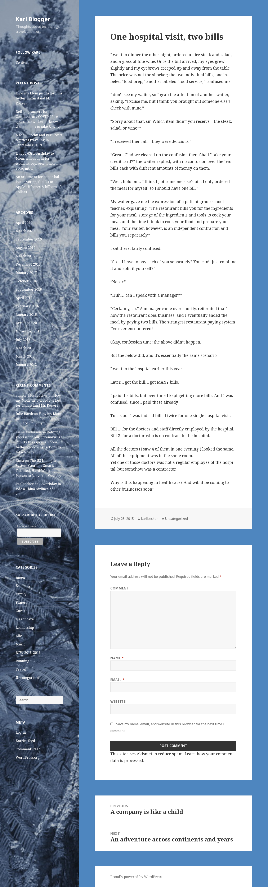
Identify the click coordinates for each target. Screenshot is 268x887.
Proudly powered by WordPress (136, 876)
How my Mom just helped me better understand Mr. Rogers (39, 98)
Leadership (25, 627)
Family (21, 594)
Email (117, 679)
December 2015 (28, 323)
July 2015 (23, 339)
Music (20, 644)
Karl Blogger (33, 19)
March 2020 (25, 231)
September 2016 (29, 289)
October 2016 (26, 281)
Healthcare (25, 619)
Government (26, 610)
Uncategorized (27, 677)
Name (117, 658)
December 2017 (28, 264)
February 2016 (27, 306)
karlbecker (149, 518)
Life (19, 636)
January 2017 (26, 272)
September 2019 (29, 239)
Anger (21, 577)
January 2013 (26, 364)
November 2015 (28, 331)
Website (117, 701)
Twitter (22, 62)
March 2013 (25, 356)
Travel (21, 669)
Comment (119, 588)
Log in (21, 732)
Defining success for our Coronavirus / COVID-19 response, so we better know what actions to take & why (39, 442)
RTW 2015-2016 (28, 652)
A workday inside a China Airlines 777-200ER (39, 489)
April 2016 (24, 297)
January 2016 (26, 314)
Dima (20, 460)
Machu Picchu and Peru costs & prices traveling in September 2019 (39, 140)
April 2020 (24, 222)
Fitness (21, 602)
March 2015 (25, 348)
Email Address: (27, 526)
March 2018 (25, 256)
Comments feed (28, 749)
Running (22, 661)
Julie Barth (24, 413)
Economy (23, 585)
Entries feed (25, 740)
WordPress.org (28, 757)
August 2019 (25, 247)
